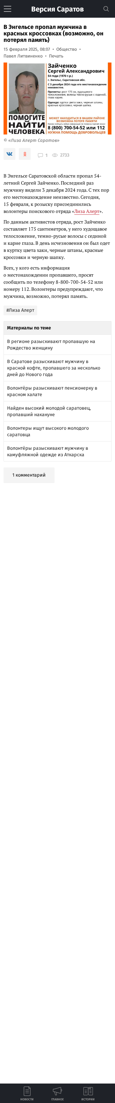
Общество (66, 49)
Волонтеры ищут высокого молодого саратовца (48, 431)
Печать (56, 56)
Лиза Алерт (86, 211)
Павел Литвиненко (23, 56)
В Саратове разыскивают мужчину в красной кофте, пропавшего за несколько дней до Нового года (53, 368)
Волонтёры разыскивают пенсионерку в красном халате (52, 391)
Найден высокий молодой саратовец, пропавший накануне (49, 411)
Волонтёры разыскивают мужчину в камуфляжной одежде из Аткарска (47, 451)
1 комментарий (29, 475)
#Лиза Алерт (20, 310)
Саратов (57, 9)
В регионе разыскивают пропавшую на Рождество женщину (51, 345)
